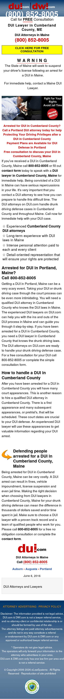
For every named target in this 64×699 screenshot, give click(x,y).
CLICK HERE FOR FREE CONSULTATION (32, 49)
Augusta (31, 569)
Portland (46, 569)
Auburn (17, 569)
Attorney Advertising (20, 606)
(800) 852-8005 (32, 13)
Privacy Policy (50, 606)
